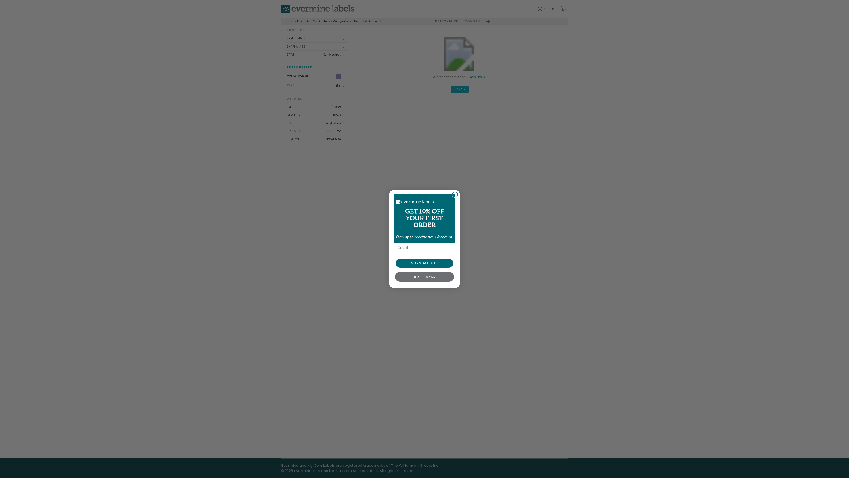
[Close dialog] (455, 194)
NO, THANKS (424, 276)
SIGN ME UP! (424, 263)
